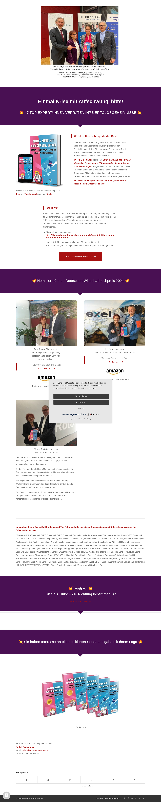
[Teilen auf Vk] (113, 779)
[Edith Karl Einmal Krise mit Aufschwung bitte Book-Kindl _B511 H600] (39, 159)
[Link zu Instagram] (128, 798)
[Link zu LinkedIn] (140, 798)
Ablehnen (81, 402)
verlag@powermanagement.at (35, 750)
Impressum (73, 419)
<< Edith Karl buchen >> (80, 602)
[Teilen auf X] (48, 779)
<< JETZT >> (46, 368)
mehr (81, 408)
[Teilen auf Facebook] (26, 779)
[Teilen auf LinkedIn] (91, 779)
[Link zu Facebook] (124, 798)
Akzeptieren (81, 396)
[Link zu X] (136, 798)
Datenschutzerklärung (84, 419)
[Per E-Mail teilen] (134, 779)
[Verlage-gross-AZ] (46, 378)
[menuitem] (99, 798)
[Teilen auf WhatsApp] (69, 779)
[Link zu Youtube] (132, 798)
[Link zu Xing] (143, 798)
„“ (80, 236)
